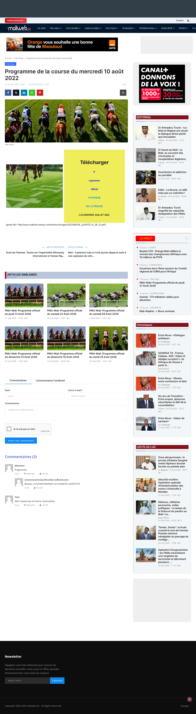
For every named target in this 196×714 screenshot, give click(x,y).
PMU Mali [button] (55, 28)
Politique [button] (111, 28)
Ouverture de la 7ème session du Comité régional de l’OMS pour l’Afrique (163, 270)
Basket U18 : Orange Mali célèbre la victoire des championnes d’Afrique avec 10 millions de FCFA (163, 254)
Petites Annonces (15, 20)
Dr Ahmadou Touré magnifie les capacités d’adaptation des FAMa (171, 210)
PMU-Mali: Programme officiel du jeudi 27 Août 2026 (162, 284)
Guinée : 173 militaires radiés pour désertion (159, 298)
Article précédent (55, 247)
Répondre (30, 473)
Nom (7, 390)
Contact (179, 20)
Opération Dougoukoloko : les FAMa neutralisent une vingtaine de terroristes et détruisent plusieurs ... (173, 556)
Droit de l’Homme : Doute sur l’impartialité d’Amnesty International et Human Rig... (35, 254)
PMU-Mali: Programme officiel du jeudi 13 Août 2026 (22, 312)
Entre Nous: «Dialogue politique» (171, 337)
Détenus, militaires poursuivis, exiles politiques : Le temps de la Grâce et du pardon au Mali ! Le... (172, 508)
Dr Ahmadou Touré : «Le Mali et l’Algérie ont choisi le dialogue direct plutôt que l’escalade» (173, 132)
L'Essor (161, 140)
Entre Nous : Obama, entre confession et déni (172, 380)
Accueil (8, 58)
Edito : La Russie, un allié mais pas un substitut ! (172, 191)
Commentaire (12, 403)
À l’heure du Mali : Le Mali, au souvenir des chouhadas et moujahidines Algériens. (172, 154)
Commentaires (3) (21, 456)
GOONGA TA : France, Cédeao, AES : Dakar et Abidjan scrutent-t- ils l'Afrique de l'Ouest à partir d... (171, 359)
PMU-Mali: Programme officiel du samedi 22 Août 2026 (64, 312)
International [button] (147, 28)
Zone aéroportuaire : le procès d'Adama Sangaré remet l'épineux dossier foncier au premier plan (172, 462)
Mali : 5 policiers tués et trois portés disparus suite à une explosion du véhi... (97, 254)
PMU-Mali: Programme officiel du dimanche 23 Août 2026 (22, 355)
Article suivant (76, 247)
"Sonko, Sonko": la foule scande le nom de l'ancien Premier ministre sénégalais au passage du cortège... (173, 533)
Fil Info (42, 28)
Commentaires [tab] (18, 380)
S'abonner (57, 680)
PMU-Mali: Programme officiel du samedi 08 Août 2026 (106, 312)
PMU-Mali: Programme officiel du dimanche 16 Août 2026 (64, 355)
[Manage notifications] (189, 699)
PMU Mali (18, 58)
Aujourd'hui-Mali (164, 368)
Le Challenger (164, 341)
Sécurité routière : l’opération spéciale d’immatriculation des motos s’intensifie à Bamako (170, 485)
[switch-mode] (189, 20)
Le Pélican (162, 196)
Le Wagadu (163, 470)
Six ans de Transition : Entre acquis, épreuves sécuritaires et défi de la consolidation (172, 400)
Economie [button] (127, 28)
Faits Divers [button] (72, 28)
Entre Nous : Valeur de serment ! (171, 420)
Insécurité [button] (166, 28)
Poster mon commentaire (21, 440)
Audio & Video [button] (92, 28)
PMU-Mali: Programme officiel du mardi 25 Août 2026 (106, 355)
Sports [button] (182, 28)
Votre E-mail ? (75, 390)
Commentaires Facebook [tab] (50, 380)
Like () (45, 473)
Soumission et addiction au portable (172, 173)
